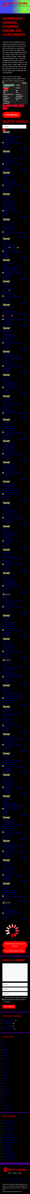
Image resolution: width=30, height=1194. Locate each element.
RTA (9, 1173)
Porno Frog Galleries (9, 1153)
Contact (17, 1181)
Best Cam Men (7, 1026)
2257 (12, 1181)
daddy (5, 1064)
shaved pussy (7, 1092)
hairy (4, 1069)
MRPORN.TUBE (8, 1148)
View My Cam (11, 115)
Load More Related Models (14, 951)
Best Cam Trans (8, 1029)
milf (4, 1080)
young (5, 1108)
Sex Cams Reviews (9, 1156)
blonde (5, 1055)
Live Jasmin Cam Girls (10, 1140)
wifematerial (7, 1105)
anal (4, 1044)
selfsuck (5, 1089)
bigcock (5, 1052)
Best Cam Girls (7, 1023)
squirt (5, 108)
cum (4, 1061)
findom (5, 1066)
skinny (15, 106)
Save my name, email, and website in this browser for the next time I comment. (15, 999)
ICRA (20, 1173)
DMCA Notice (22, 1178)
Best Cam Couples (8, 38)
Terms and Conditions (10, 1178)
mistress (5, 1083)
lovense (9, 106)
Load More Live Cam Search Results (15, 945)
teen (4, 1100)
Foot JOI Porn (7, 1132)
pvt (4, 106)
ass (4, 1047)
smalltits (5, 1094)
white (4, 1103)
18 (3, 1041)
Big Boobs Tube (8, 1126)
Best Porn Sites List (9, 1121)
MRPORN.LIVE (7, 1145)
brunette (5, 1058)
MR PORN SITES (8, 1142)
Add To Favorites (9, 85)
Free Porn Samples (9, 1134)
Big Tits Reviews (8, 1129)
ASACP (14, 1173)
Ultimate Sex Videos (9, 1159)
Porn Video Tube (8, 1151)
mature (5, 1078)
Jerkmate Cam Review (10, 1137)
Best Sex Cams (8, 1123)
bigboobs (6, 1050)
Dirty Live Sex (17, 3)
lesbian (21, 106)
